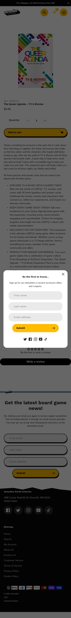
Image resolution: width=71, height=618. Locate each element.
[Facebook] (30, 339)
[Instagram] (35, 339)
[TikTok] (46, 339)
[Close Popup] (63, 274)
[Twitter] (25, 339)
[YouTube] (40, 339)
